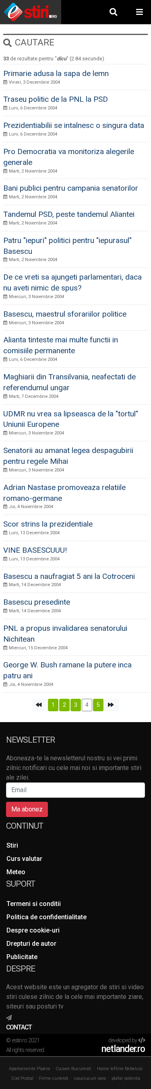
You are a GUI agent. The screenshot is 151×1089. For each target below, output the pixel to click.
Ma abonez (27, 809)
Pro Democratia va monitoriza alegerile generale (68, 157)
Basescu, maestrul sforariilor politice (64, 314)
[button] (39, 705)
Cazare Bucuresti (73, 1068)
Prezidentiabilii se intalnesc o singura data (73, 125)
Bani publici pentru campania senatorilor (70, 188)
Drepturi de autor (31, 943)
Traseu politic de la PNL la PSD (55, 99)
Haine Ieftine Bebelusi (120, 1068)
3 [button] (75, 705)
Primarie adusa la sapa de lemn (56, 73)
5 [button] (98, 705)
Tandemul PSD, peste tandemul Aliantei (68, 214)
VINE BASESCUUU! (35, 550)
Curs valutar (24, 859)
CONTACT (19, 1027)
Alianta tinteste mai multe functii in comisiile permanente (60, 345)
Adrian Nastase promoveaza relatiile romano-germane (64, 493)
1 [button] (53, 705)
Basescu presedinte (36, 602)
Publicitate (21, 957)
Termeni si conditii (33, 904)
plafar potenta (126, 1078)
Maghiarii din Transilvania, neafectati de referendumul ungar (69, 382)
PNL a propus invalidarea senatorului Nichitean (65, 634)
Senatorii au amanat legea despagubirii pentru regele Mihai (68, 456)
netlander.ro (123, 1049)
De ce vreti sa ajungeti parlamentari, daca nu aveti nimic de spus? (72, 282)
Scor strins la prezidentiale (48, 524)
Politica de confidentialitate (46, 917)
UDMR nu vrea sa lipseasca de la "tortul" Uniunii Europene (70, 419)
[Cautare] (113, 12)
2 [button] (64, 705)
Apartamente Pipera (29, 1068)
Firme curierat (53, 1078)
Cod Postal (22, 1078)
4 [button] (87, 705)
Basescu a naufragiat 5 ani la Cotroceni (69, 576)
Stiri (12, 845)
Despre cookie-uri (33, 930)
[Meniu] (139, 12)
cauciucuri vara (90, 1078)
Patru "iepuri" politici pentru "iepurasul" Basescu (67, 246)
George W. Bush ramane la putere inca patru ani (67, 670)
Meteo (15, 872)
